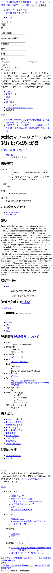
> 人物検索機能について (22, 107)
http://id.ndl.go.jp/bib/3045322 (23, 380)
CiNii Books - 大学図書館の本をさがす (28, 521)
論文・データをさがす (16, 10)
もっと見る (6, 308)
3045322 (15, 376)
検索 (43, 5)
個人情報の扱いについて (22, 504)
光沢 (8, 328)
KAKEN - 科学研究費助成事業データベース (31, 548)
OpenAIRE (16, 87)
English (9, 17)
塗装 (8, 330)
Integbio (45, 81)
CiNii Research (17, 519)
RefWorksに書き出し (15, 419)
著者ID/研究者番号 (9, 38)
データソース (7, 70)
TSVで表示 (11, 438)
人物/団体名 (6, 33)
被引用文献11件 (20, 150)
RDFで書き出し (13, 427)
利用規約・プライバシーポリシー (26, 501)
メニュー (35, 5)
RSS (13, 536)
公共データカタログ (33, 87)
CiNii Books (35, 79)
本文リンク (6, 65)
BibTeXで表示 (12, 435)
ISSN (3, 49)
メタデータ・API (19, 524)
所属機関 (5, 44)
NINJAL (8, 79)
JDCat (48, 76)
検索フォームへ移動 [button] (21, 5)
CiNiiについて (17, 496)
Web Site (9, 150)
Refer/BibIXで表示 (14, 430)
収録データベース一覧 (21, 499)
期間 (3, 59)
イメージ (10, 322)
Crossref (24, 73)
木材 (8, 320)
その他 (9, 458)
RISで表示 (11, 433)
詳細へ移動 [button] (6, 5)
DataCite (35, 73)
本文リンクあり (11, 67)
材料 (8, 286)
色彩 (8, 325)
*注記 (26, 302)
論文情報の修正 (13, 455)
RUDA (39, 76)
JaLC (6, 73)
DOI (3, 54)
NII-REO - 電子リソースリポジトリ (27, 553)
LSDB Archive (21, 84)
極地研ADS (36, 84)
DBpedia (16, 81)
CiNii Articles (20, 79)
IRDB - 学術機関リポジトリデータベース (30, 550)
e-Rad (37, 81)
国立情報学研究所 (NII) (21, 509)
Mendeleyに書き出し (15, 425)
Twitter (14, 538)
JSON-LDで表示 (13, 444)
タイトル (5, 28)
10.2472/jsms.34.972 (19, 362)
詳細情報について (26, 336)
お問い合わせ (17, 507)
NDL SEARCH (12, 212)
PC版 (3, 486)
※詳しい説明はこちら (32, 479)
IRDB (15, 73)
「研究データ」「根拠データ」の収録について (27, 125)
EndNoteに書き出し (15, 422)
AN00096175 (17, 357)
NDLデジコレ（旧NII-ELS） (19, 76)
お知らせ (15, 533)
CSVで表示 (11, 441)
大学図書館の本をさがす (17, 13)
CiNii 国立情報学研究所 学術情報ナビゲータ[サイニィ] (26, 2)
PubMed (8, 84)
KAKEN (27, 81)
